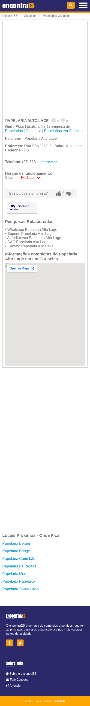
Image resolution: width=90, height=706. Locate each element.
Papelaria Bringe (16, 551)
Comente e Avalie (19, 208)
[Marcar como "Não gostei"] (62, 120)
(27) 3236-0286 (26, 162)
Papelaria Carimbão (18, 559)
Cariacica (33, 131)
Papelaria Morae (16, 574)
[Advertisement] (45, 66)
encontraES (10, 15)
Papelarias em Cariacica (64, 131)
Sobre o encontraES (22, 673)
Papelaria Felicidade (19, 566)
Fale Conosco (19, 679)
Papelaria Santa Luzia (20, 589)
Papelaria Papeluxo (18, 581)
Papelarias (14, 131)
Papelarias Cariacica (56, 15)
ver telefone (48, 162)
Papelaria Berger (16, 543)
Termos (47, 701)
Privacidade (59, 701)
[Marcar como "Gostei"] (53, 120)
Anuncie (15, 685)
